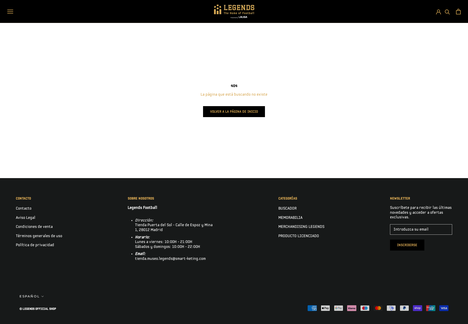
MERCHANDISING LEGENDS (301, 227)
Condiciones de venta (34, 227)
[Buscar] (447, 11)
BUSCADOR (287, 208)
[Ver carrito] (458, 11)
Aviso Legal (25, 218)
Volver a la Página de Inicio (234, 111)
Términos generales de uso (39, 236)
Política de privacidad (35, 245)
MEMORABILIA (290, 218)
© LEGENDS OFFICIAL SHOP (38, 309)
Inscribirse (407, 245)
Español (30, 296)
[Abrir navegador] (10, 11)
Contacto (23, 208)
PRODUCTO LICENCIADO (298, 236)
